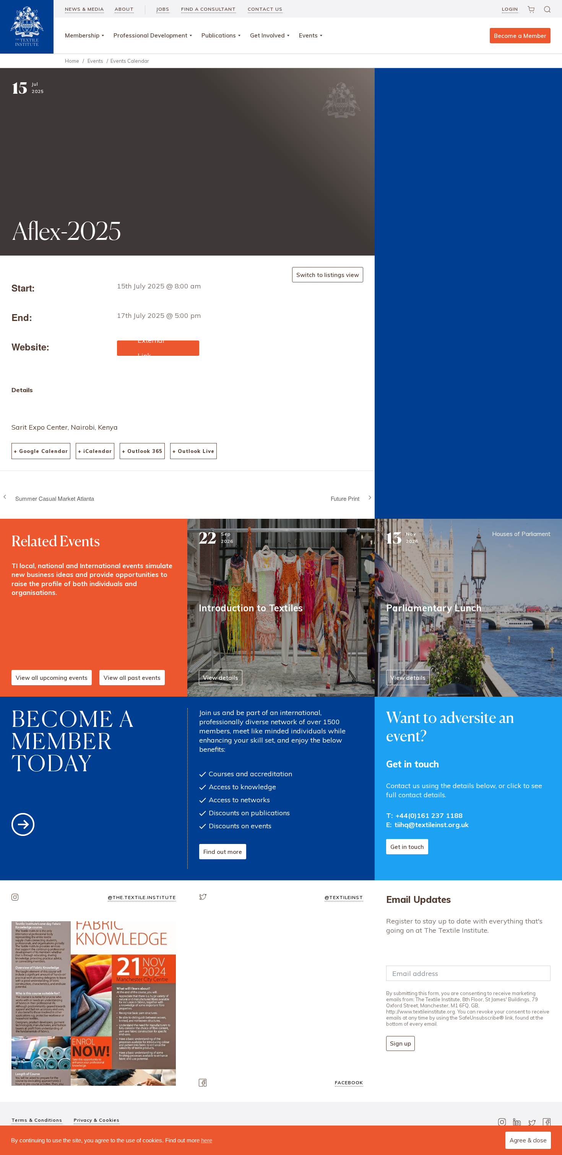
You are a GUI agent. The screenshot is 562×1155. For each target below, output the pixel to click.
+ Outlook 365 (142, 451)
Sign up (400, 1043)
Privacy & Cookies (97, 1120)
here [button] (206, 1140)
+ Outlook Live (193, 451)
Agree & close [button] (528, 1140)
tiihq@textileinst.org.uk (432, 824)
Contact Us (265, 9)
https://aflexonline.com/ (153, 344)
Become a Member (520, 35)
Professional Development (150, 35)
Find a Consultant (208, 9)
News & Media (84, 9)
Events (308, 35)
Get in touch (407, 846)
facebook (349, 1082)
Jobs (162, 9)
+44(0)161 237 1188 (429, 815)
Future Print (345, 498)
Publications (218, 35)
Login (510, 9)
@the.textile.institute (142, 897)
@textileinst (344, 897)
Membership (82, 35)
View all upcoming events (52, 677)
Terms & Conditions (36, 1120)
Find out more (222, 851)
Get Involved (267, 35)
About (124, 9)
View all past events (132, 677)
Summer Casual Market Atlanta (54, 498)
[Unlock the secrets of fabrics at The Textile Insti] (93, 1003)
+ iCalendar (95, 451)
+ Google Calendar (41, 451)
